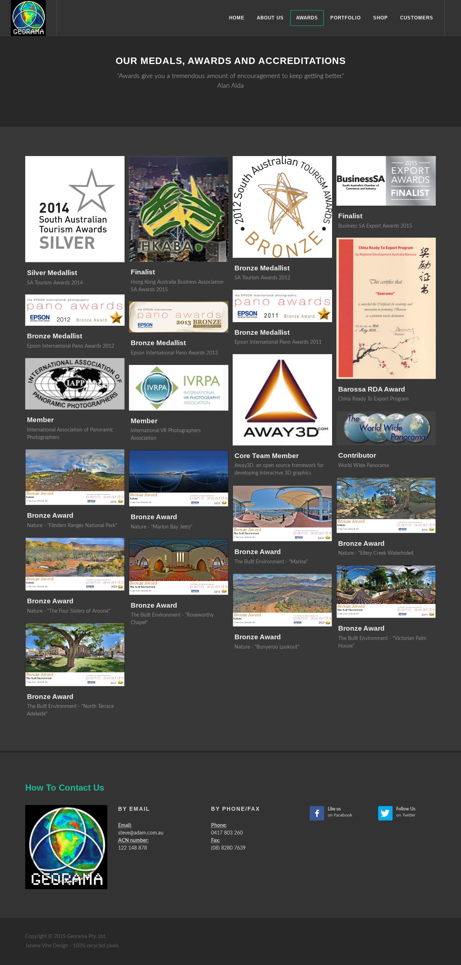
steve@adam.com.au (141, 833)
